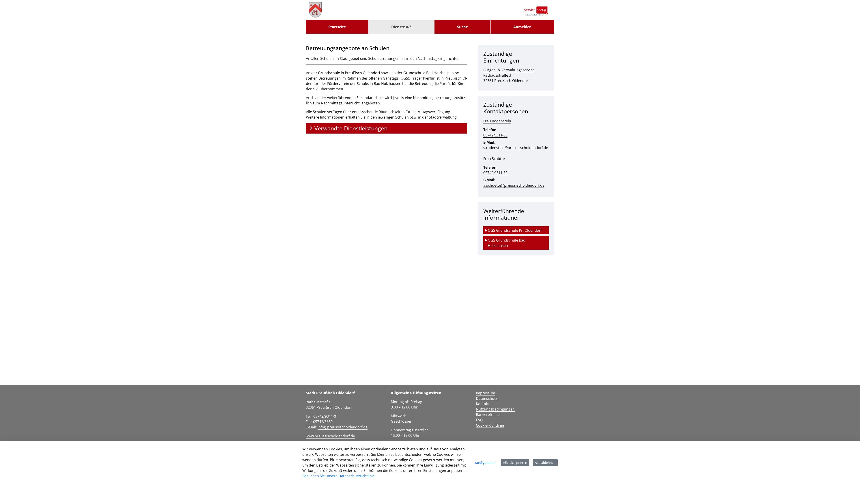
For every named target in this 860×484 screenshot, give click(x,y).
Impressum (485, 393)
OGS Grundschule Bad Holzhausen (507, 243)
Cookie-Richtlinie (490, 425)
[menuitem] (337, 27)
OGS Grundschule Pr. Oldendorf (515, 230)
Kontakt (482, 403)
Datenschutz (486, 398)
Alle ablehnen (545, 462)
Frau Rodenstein (497, 121)
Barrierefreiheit (489, 414)
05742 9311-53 (495, 135)
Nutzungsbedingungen (495, 409)
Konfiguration (485, 462)
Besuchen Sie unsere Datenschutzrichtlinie (338, 475)
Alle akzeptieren (515, 462)
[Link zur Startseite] (315, 10)
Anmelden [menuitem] (522, 26)
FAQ (479, 419)
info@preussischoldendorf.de (343, 427)
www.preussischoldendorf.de (330, 436)
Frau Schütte (494, 158)
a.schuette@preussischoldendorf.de (513, 185)
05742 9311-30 (495, 172)
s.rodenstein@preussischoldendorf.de (515, 147)
